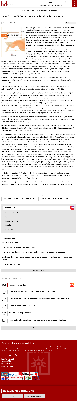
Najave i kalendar (11, 221)
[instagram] (16, 355)
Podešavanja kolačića (34, 396)
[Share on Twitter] (74, 23)
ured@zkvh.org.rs (7, 366)
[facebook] (4, 355)
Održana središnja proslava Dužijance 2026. (18, 247)
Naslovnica (4, 10)
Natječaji (8, 225)
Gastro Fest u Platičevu (10, 264)
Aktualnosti (13, 10)
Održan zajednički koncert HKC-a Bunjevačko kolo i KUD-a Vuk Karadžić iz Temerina (33, 252)
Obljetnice (9, 229)
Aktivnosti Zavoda (12, 213)
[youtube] (10, 355)
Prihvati (12, 396)
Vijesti (7, 217)
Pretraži (66, 2)
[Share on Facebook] (72, 23)
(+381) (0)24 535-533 (45, 5)
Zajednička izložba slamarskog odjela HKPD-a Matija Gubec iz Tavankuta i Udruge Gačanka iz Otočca (36, 258)
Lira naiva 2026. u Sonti (10, 242)
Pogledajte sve (38, 270)
